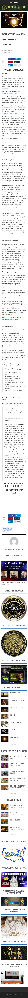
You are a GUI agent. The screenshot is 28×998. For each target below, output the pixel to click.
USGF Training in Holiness (6, 531)
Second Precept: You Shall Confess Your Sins (17, 765)
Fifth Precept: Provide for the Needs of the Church (18, 787)
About (10, 994)
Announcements (6, 527)
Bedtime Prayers (14, 737)
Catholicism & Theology (16, 805)
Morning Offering (15, 693)
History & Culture (15, 812)
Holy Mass (12, 715)
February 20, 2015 (20, 829)
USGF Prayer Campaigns (7, 529)
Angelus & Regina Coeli (16, 722)
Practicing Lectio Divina (16, 708)
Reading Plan (12, 807)
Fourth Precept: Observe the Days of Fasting (17, 779)
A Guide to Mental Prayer (17, 700)
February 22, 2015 (20, 814)
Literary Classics (15, 827)
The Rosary (13, 730)
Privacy (21, 994)
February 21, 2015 (20, 822)
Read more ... (14, 744)
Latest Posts (5, 528)
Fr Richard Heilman (8, 50)
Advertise (16, 994)
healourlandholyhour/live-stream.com (13, 113)
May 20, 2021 (7, 52)
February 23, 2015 (20, 807)
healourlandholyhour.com (9, 93)
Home (6, 994)
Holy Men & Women (15, 820)
